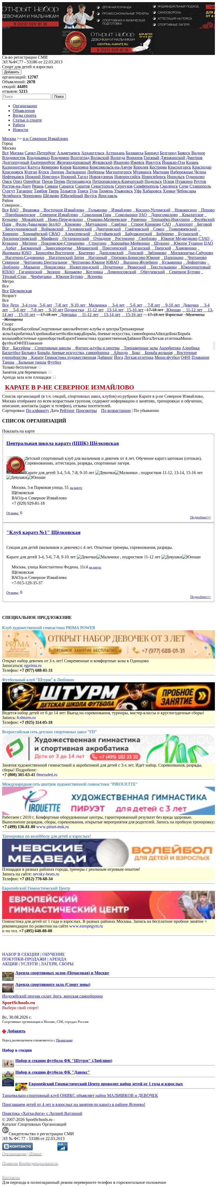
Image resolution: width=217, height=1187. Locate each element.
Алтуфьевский (106, 233)
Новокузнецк (101, 176)
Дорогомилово (163, 214)
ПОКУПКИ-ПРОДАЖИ (24, 959)
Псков (168, 181)
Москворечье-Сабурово (190, 253)
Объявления (24, 110)
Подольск (153, 181)
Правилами (64, 1040)
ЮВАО (112, 262)
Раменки (137, 219)
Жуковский (102, 162)
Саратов (82, 186)
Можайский (31, 219)
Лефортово (194, 262)
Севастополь (102, 186)
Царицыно (172, 257)
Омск (7, 181)
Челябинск (11, 195)
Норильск (176, 176)
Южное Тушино (186, 243)
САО (166, 224)
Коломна (80, 167)
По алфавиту (37, 410)
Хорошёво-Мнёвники (128, 243)
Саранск (66, 186)
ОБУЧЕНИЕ (53, 954)
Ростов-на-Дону (16, 186)
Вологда (117, 157)
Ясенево (93, 276)
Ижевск (137, 162)
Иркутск (153, 162)
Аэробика (191, 348)
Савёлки (117, 224)
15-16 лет (134, 310)
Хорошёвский (33, 233)
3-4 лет (116, 305)
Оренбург (32, 181)
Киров (65, 167)
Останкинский (74, 238)
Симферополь (146, 186)
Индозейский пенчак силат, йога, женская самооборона (52, 996)
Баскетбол (11, 352)
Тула (93, 191)
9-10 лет (77, 305)
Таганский (139, 248)
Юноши (172, 310)
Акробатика (170, 348)
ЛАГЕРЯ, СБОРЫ (57, 964)
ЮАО (26, 253)
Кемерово (50, 167)
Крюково (71, 224)
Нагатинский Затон (65, 257)
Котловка (93, 272)
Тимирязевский (181, 229)
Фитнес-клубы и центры (96, 348)
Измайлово (120, 210)
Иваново (121, 162)
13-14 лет (114, 310)
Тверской (161, 248)
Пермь (59, 181)
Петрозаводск (78, 181)
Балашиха (134, 153)
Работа (19, 125)
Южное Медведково (177, 238)
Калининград (14, 167)
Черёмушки (40, 276)
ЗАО (143, 214)
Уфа (137, 191)
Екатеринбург (43, 162)
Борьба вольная (157, 352)
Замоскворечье (57, 248)
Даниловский (110, 253)
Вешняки (29, 210)
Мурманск (142, 172)
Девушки (67, 314)
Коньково (71, 272)
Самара (51, 186)
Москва (9, 138)
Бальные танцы (30, 362)
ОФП (186, 357)
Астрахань (115, 153)
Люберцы (96, 172)
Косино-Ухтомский (151, 210)
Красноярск (12, 172)
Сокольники (125, 214)
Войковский (51, 229)
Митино (28, 243)
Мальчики (97, 305)
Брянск (184, 153)
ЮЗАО (8, 272)
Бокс (135, 352)
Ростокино (123, 238)
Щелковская (21, 291)
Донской (134, 253)
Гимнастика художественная (70, 357)
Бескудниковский (19, 229)
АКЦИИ (10, 964)
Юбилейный (71, 195)
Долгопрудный (15, 162)
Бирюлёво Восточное (53, 253)
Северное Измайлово (57, 214)
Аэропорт (182, 224)
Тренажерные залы (139, 348)
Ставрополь (200, 186)
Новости (20, 129)
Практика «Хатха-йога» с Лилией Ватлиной (42, 1113)
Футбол (54, 362)
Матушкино (94, 224)
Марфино (48, 238)
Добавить (11, 72)
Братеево (85, 253)
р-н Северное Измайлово (45, 138)
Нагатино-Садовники (23, 257)
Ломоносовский (120, 272)
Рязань (38, 186)
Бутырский (186, 233)
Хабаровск (152, 191)
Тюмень (106, 191)
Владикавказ (38, 157)
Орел (17, 181)
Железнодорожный (74, 162)
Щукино (160, 243)
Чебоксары (186, 191)
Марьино (30, 267)
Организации (25, 106)
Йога (118, 357)
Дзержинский (172, 157)
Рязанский (135, 267)
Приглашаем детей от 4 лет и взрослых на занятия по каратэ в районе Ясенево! (73, 1104)
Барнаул (151, 153)
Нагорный (96, 257)
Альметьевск (68, 153)
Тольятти (68, 191)
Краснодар (201, 167)
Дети (14, 305)
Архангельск (93, 153)
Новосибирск (154, 176)
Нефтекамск (13, 176)
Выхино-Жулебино (139, 262)
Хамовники (184, 248)
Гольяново (96, 210)
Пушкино (184, 181)
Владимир (60, 157)
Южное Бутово (68, 276)
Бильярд (28, 352)
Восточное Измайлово (62, 210)
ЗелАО (54, 224)
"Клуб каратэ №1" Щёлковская (43, 532)
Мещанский (85, 248)
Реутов (200, 181)
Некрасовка (53, 267)
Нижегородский (82, 267)
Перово (206, 210)
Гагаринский (29, 272)
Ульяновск (123, 191)
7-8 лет (60, 305)
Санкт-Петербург (40, 153)
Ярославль (107, 195)
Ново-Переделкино (64, 219)
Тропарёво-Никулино (169, 219)
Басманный (29, 248)
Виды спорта (24, 115)
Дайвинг (105, 357)
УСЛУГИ (29, 964)
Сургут (8, 191)
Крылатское (191, 214)
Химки (169, 191)
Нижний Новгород (42, 176)
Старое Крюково (144, 224)
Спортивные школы (51, 348)
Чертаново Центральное (43, 262)
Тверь (53, 191)
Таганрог (24, 191)
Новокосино (184, 210)
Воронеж (134, 157)
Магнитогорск (119, 172)
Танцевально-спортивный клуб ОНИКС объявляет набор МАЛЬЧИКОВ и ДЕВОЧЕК (80, 1095)
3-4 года (28, 305)
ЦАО (208, 243)
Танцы (8, 362)
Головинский (78, 229)
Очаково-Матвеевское (105, 219)
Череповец (32, 195)
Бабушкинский (137, 233)
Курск (43, 172)
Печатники (111, 267)
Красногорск (179, 167)
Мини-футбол (167, 357)
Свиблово (146, 238)
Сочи (183, 186)
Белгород (168, 153)
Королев (140, 167)
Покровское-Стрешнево (61, 243)
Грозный (151, 157)
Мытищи (161, 172)
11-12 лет (94, 310)
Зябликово (155, 253)
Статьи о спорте (27, 120)
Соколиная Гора (95, 214)
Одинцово (195, 176)
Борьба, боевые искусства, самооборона (73, 352)
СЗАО (204, 238)
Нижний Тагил (74, 176)
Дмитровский (107, 229)
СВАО (54, 233)
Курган (30, 172)
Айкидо (119, 352)
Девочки (190, 305)
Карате (36, 357)
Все (5, 153)
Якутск (90, 195)
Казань (192, 162)
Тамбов (40, 191)
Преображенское (18, 214)
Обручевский (151, 272)
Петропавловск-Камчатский (117, 181)
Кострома (158, 167)
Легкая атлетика (138, 357)
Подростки (74, 310)
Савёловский (135, 229)
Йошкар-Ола (173, 162)
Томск (82, 191)
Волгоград (79, 157)
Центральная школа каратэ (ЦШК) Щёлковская (62, 443)
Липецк (57, 172)
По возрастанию (116, 410)
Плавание (200, 357)
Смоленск (169, 186)
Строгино (95, 243)
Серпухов (124, 186)
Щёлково (51, 195)
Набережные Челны (188, 172)
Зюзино (51, 272)
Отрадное (100, 238)
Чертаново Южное (86, 262)
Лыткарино (75, 172)
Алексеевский (75, 233)
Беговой (203, 224)
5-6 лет (45, 305)
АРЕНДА (58, 959)
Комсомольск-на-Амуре (110, 167)
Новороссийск (127, 176)
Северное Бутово (183, 272)
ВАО (14, 210)
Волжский (100, 157)
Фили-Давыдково (29, 224)
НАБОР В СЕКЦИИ (20, 954)
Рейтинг (67, 410)
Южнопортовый (194, 267)
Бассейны (20, 348)
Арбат (9, 248)
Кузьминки (170, 262)
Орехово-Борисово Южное (134, 257)
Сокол (157, 229)
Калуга (34, 167)
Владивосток (14, 157)
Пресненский (113, 248)
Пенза (47, 181)
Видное (198, 153)
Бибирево (163, 233)
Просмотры (86, 410)
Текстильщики (162, 267)
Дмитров (194, 157)
